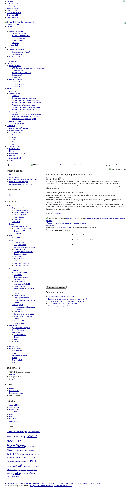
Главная (10, 1)
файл (16, 473)
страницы (11, 469)
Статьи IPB (13, 61)
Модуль (10, 449)
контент (26, 457)
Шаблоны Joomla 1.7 (19, 84)
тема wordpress (32, 470)
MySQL (11, 151)
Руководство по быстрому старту (24, 105)
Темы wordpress (15, 132)
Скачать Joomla (12, 10)
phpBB (9, 89)
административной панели (109, 218)
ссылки (35, 466)
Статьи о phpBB (15, 112)
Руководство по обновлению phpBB (24, 109)
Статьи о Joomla (15, 66)
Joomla (9, 63)
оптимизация (13, 460)
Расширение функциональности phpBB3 (26, 116)
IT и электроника (18, 135)
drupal (24, 431)
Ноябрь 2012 (14, 409)
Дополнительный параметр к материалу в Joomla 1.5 (67, 299)
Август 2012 (13, 412)
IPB (8, 59)
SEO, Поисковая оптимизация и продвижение (28, 68)
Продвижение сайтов (17, 153)
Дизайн (14, 137)
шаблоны (10, 476)
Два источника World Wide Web (20, 184)
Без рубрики (13, 346)
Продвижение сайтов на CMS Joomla (61, 296)
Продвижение (21, 449)
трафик (10, 473)
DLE (8, 29)
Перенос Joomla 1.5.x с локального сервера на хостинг (67, 223)
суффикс (49, 220)
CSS (15, 431)
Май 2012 (12, 419)
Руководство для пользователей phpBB (26, 100)
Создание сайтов (18, 75)
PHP (17, 440)
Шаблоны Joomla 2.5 (19, 86)
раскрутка (11, 466)
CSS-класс (89, 218)
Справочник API (17, 54)
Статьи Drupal (14, 56)
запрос (16, 457)
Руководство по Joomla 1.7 (21, 72)
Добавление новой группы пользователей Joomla (66, 301)
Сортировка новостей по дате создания (62, 303)
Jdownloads (50, 225)
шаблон (31, 473)
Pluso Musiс (13, 175)
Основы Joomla (17, 70)
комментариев (16, 393)
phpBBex (12, 91)
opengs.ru (57, 213)
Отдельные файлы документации (24, 98)
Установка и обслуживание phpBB (24, 119)
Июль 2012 (13, 414)
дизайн (10, 457)
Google (30, 432)
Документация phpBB (17, 93)
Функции (20, 453)
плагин (33, 460)
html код (9, 437)
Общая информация (19, 33)
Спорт (14, 144)
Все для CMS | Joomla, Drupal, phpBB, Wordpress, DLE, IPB (51, 486)
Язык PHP (13, 160)
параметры (25, 461)
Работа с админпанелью (21, 36)
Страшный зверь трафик (18, 182)
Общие (14, 142)
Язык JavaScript (15, 158)
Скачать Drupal (12, 17)
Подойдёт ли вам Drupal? (21, 52)
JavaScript (20, 436)
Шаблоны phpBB (13, 6)
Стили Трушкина (18, 123)
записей (14, 391)
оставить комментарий (62, 227)
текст (24, 470)
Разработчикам (17, 40)
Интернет (33, 446)
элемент (17, 476)
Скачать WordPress (14, 13)
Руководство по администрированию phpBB (28, 102)
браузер (37, 454)
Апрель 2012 (14, 421)
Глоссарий (15, 96)
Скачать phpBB (12, 15)
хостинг (23, 473)
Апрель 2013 (14, 405)
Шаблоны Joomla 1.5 (19, 82)
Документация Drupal (17, 49)
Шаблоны (15, 42)
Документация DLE (16, 31)
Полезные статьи (13, 146)
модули (33, 458)
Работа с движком (18, 38)
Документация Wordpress (18, 128)
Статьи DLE (13, 45)
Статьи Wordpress (16, 130)
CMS (10, 431)
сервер (27, 466)
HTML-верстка (14, 149)
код (20, 457)
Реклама (31, 450)
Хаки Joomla (16, 77)
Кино (13, 139)
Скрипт (11, 453)
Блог (27, 446)
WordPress (11, 125)
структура (19, 470)
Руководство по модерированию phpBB (26, 107)
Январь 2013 (14, 407)
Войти (11, 388)
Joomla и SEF (14, 177)
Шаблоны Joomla (13, 3)
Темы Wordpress (13, 8)
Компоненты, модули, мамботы (59, 306)
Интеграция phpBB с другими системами (26, 114)
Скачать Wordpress (67, 483)
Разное (12, 155)
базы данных (29, 454)
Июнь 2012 (13, 416)
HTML (36, 431)
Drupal (9, 47)
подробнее (14, 374)
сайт (20, 465)
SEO (23, 441)
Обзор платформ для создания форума (23, 179)
